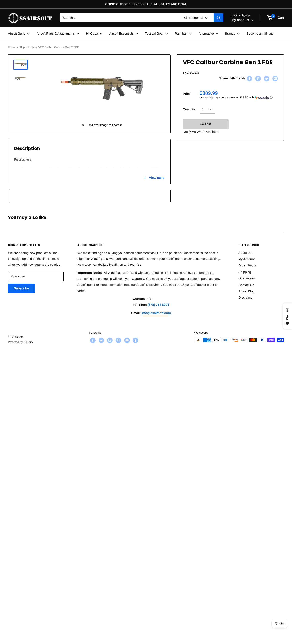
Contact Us (246, 285)
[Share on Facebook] (249, 78)
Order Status (247, 265)
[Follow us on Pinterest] (118, 340)
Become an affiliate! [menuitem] (260, 33)
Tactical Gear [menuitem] (154, 33)
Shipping (244, 272)
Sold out (205, 123)
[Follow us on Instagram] (109, 340)
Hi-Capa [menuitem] (92, 33)
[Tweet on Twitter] (266, 78)
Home (11, 47)
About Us (244, 252)
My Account (246, 259)
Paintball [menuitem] (181, 33)
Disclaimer (245, 297)
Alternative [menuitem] (206, 33)
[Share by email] (274, 78)
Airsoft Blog (246, 291)
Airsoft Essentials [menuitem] (121, 33)
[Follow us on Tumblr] (135, 340)
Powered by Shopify (20, 342)
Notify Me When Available (201, 131)
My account (240, 20)
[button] (239, 97)
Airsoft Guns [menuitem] (16, 33)
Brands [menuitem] (230, 33)
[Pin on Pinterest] (257, 78)
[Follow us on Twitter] (101, 340)
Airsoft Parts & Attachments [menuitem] (56, 33)
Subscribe (21, 288)
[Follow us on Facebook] (92, 340)
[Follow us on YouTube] (126, 340)
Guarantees (246, 278)
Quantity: (189, 109)
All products (26, 47)
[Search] (218, 17)
